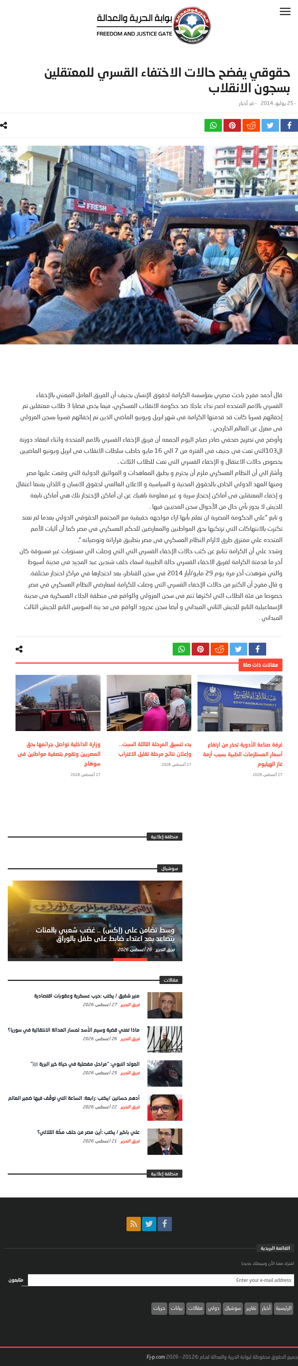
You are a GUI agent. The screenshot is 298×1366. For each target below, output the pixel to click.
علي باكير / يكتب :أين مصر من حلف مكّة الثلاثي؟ (88, 1132)
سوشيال (233, 1308)
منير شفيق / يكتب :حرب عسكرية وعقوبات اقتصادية (87, 996)
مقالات (195, 1308)
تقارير (251, 1308)
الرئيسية (283, 1308)
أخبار (243, 103)
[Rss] (133, 1224)
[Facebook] (165, 1224)
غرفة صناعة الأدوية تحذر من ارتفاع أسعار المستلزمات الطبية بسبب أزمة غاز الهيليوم (242, 754)
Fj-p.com (156, 1357)
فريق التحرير (164, 949)
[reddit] (251, 125)
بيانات (177, 1308)
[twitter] (270, 125)
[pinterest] (232, 125)
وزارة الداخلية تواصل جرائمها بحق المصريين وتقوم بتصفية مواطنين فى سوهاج (58, 754)
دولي (213, 1308)
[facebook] (289, 125)
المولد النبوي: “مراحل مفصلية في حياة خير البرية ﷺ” (85, 1064)
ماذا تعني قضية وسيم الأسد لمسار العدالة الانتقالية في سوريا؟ (74, 1030)
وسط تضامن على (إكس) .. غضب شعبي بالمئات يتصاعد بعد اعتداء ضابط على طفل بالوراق (105, 934)
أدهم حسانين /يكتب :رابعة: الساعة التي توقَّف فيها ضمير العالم (74, 1098)
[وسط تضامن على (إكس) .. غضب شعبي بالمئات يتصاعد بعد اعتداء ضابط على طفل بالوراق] (95, 919)
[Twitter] (149, 1224)
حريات (159, 1308)
